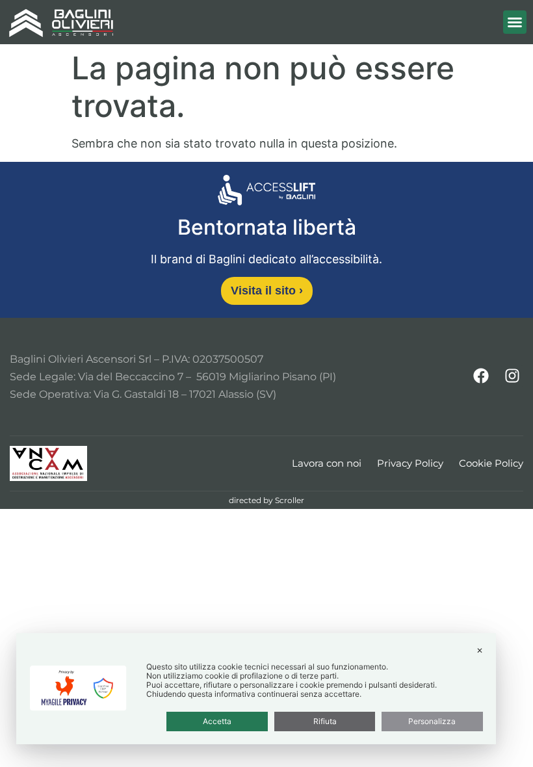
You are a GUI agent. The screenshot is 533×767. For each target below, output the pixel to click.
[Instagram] (512, 376)
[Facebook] (481, 376)
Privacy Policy (410, 463)
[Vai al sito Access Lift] (266, 192)
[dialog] (256, 688)
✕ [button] (479, 650)
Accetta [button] (217, 721)
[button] (514, 22)
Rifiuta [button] (325, 721)
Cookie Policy (491, 463)
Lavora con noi (326, 463)
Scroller (289, 500)
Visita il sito (267, 290)
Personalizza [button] (432, 721)
